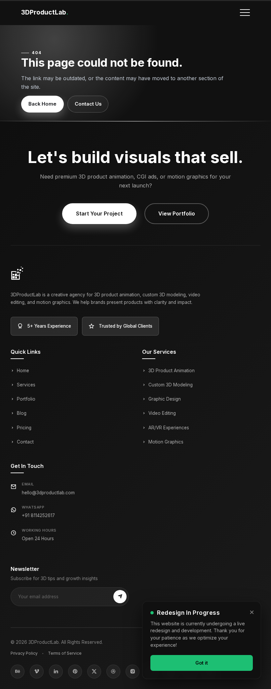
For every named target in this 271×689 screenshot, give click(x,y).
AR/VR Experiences (168, 427)
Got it (201, 663)
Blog (21, 413)
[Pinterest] (75, 671)
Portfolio (26, 399)
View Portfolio (176, 213)
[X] (94, 671)
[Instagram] (132, 671)
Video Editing (162, 413)
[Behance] (17, 671)
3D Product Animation (171, 370)
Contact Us (88, 104)
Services (26, 384)
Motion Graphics (165, 441)
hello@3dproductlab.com (48, 492)
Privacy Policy (24, 653)
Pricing (24, 427)
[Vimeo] (37, 671)
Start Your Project (99, 213)
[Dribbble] (113, 671)
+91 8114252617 (38, 515)
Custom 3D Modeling (170, 384)
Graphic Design (164, 399)
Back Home (42, 104)
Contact (25, 441)
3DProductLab (44, 12)
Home (23, 370)
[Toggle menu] (245, 12)
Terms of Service (65, 653)
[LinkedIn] (56, 671)
